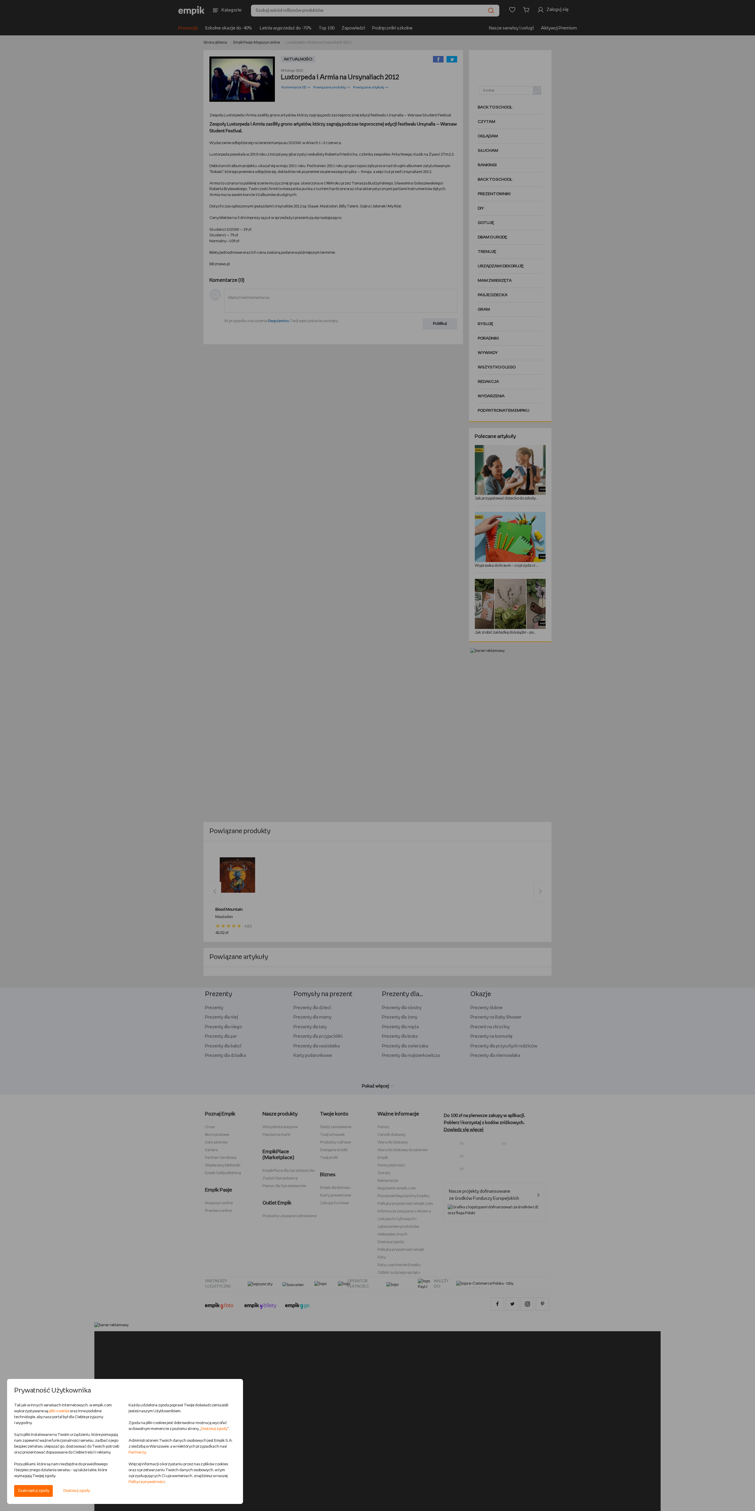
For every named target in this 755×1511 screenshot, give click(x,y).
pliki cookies (59, 1411)
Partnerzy (137, 1452)
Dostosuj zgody (76, 1491)
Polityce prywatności (147, 1482)
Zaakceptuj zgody (33, 1491)
